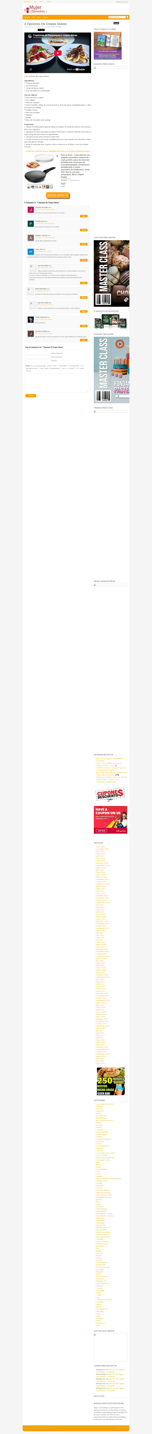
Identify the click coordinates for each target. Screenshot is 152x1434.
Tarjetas (99, 1288)
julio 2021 (100, 933)
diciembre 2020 (102, 949)
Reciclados (100, 1269)
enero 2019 (100, 991)
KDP (98, 1202)
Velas (98, 1313)
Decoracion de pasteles (105, 1157)
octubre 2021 (101, 926)
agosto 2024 (101, 867)
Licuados (99, 1206)
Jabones (99, 1199)
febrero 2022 (101, 916)
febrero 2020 (101, 970)
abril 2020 (100, 965)
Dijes (98, 1162)
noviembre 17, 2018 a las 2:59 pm (45, 209)
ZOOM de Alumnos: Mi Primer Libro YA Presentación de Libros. (111, 769)
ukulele (98, 1306)
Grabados (100, 1185)
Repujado (99, 1272)
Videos (41, 1)
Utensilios (58, 27)
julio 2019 (100, 979)
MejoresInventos (52, 1428)
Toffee (98, 1295)
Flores (98, 1174)
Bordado (99, 1125)
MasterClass (101, 1225)
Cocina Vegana (101, 1134)
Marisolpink (100, 1220)
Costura (99, 1143)
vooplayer (100, 1318)
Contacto (49, 1)
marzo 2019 (100, 986)
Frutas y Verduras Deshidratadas (109, 1178)
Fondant (99, 1176)
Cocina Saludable (102, 1132)
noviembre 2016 (102, 1049)
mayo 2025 (100, 854)
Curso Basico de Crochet (105, 1153)
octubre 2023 (101, 881)
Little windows (101, 1209)
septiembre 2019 (103, 977)
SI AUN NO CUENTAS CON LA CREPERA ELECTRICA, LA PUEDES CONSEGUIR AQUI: (58, 151)
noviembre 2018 (102, 996)
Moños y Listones (103, 1234)
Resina (98, 1274)
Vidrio (98, 1316)
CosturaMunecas (102, 1146)
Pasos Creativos (102, 1241)
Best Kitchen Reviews (104, 1120)
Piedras (99, 1255)
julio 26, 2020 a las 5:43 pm (45, 305)
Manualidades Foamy (104, 1213)
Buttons (99, 1127)
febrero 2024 (101, 877)
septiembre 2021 (103, 928)
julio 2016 (100, 1058)
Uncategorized (101, 1309)
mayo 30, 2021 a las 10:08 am (43, 333)
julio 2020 (100, 961)
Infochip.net (124, 1428)
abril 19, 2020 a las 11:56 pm (43, 251)
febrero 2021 (101, 944)
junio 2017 (100, 1033)
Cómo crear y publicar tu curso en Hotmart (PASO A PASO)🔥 (109, 764)
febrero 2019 (101, 989)
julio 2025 (100, 851)
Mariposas (100, 1218)
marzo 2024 (100, 874)
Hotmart (99, 1188)
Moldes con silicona (103, 1232)
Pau (97, 1248)
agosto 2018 (101, 1003)
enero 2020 (100, 972)
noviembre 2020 (102, 951)
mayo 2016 (100, 1063)
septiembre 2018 (103, 1000)
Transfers (100, 1302)
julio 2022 (100, 905)
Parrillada (99, 1239)
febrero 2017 (101, 1042)
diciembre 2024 (102, 863)
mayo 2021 (100, 937)
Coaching (99, 1130)
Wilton (98, 1320)
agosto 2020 (101, 958)
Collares (99, 1136)
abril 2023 (100, 891)
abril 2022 (100, 912)
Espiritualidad (101, 1169)
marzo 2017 (100, 1040)
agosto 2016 (101, 1056)
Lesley (98, 1204)
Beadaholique (101, 1118)
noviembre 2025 (102, 849)
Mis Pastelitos (101, 1230)
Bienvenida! (27, 1)
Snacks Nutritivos (102, 1283)
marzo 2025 (100, 858)
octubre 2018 (101, 998)
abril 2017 (100, 1037)
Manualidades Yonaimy (104, 1216)
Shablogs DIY (101, 1281)
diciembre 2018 (102, 993)
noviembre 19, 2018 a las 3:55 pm (45, 237)
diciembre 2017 (102, 1019)
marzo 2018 (100, 1012)
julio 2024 (100, 870)
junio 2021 (100, 935)
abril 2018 (100, 1010)
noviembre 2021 (102, 923)
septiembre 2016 (103, 1054)
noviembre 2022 (102, 898)
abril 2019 (100, 984)
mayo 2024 (100, 872)
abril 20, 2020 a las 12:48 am (46, 267)
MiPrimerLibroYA (102, 1227)
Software (99, 1286)
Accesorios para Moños (105, 1104)
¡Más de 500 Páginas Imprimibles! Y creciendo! (110, 1370)
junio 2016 (100, 1061)
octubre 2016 (101, 1051)
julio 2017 (100, 1030)
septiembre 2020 (103, 956)
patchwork (100, 1246)
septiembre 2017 (103, 1026)
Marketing (100, 1223)
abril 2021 (100, 940)
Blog (35, 1)
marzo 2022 (100, 914)
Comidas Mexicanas (103, 1139)
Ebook (98, 1167)
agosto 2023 (101, 886)
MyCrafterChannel (103, 1237)
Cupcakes (99, 1148)
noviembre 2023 (102, 879)
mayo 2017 (100, 1035)
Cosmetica (100, 1141)
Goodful (99, 1183)
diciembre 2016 (102, 1047)
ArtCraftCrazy (101, 1116)
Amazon (99, 1109)
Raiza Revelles (101, 1262)
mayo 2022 (100, 909)
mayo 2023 (100, 888)
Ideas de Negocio (103, 1190)
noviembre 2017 (102, 1021)
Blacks (98, 1123)
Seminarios (100, 1279)
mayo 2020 (100, 963)
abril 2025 (100, 856)
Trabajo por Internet (104, 1299)
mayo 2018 (100, 1007)
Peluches (99, 1253)
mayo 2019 (100, 982)
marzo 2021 (100, 942)
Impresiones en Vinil (103, 1195)
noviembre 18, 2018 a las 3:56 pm (45, 223)
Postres (53, 27)
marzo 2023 (100, 893)
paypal (98, 1251)
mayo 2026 (100, 847)
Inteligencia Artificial (103, 1197)
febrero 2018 (101, 1014)
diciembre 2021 (102, 921)
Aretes (98, 1113)
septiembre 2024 (103, 865)
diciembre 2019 (102, 975)
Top (97, 1297)
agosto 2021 (101, 930)
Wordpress (100, 1323)
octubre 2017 (101, 1023)
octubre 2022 (101, 900)
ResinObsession (102, 1276)
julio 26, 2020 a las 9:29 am (43, 291)
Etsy (98, 1171)
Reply (83, 216)
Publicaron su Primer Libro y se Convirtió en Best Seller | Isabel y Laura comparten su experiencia (111, 779)
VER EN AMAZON (57, 195)
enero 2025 (100, 860)
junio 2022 (100, 907)
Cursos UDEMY (102, 1155)
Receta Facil (100, 1265)
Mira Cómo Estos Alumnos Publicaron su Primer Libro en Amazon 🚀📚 (111, 773)
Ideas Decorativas (103, 1192)
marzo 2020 (100, 968)
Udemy (99, 1304)
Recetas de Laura (103, 1267)
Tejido (98, 1293)
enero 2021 (100, 947)
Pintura (99, 1258)
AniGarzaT (100, 1111)
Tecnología (100, 1290)
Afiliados (99, 1106)
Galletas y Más (101, 1181)
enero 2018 (100, 1017)
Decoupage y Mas (103, 1160)
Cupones (99, 1150)
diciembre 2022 (102, 895)
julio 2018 (100, 1005)
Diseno (98, 1164)
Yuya (98, 1325)
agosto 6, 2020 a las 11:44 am (43, 319)
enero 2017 (100, 1044)
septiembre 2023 (103, 884)
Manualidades (101, 1211)
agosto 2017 (101, 1028)
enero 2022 (100, 919)
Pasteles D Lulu (102, 1244)
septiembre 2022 (103, 902)
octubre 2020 (101, 954)
